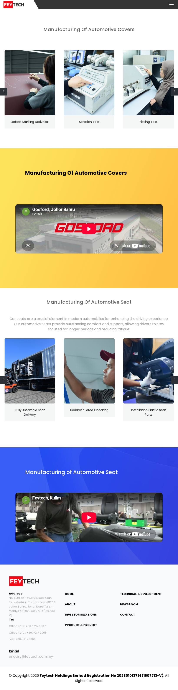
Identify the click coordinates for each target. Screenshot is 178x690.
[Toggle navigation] (171, 5)
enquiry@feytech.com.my (31, 656)
